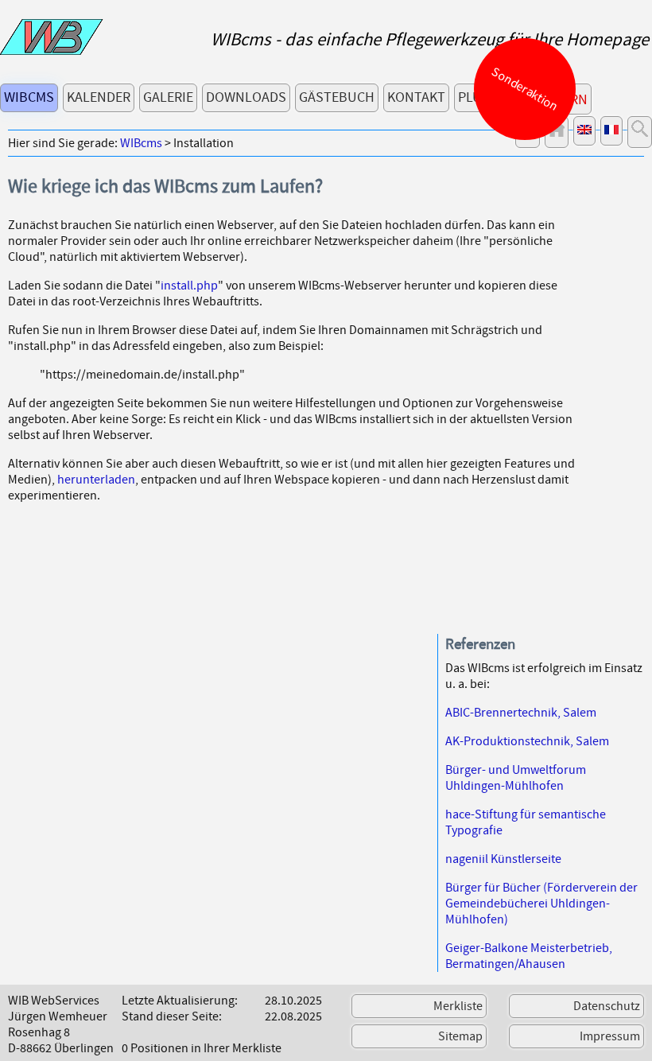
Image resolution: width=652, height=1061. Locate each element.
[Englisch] (584, 130)
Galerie (168, 97)
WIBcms (29, 97)
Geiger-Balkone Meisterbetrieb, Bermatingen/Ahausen (528, 956)
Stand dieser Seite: (172, 1016)
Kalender (98, 97)
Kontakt (416, 97)
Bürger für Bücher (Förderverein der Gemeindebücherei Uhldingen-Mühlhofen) (541, 903)
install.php (189, 285)
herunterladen (96, 480)
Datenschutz (606, 1006)
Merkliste (458, 1006)
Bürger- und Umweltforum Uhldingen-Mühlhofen (515, 778)
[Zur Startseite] (51, 51)
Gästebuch (337, 97)
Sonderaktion (525, 89)
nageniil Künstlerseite (503, 859)
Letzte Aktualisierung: (180, 1001)
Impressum (610, 1036)
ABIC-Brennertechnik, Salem (520, 713)
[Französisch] (611, 130)
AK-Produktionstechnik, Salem (527, 741)
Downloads (246, 97)
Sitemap (460, 1036)
